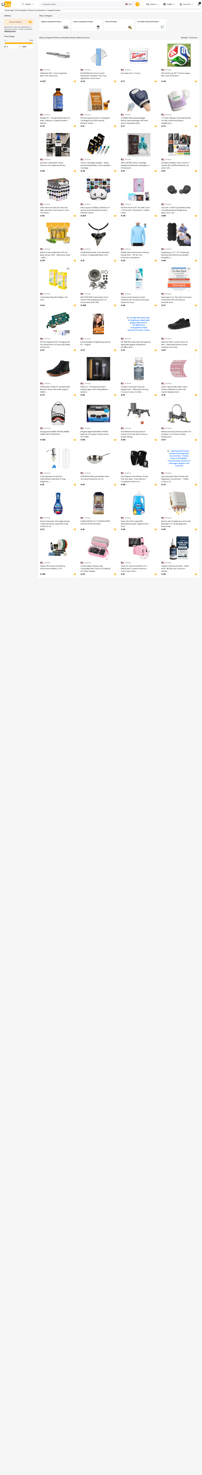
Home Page (9, 10)
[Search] (137, 4)
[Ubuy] (6, 4)
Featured (193, 37)
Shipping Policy (10, 31)
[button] (152, 4)
